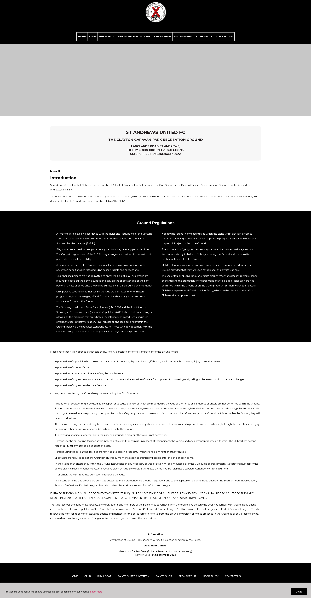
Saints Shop (162, 36)
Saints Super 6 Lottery (134, 36)
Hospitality (204, 36)
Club (92, 36)
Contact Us (224, 36)
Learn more (96, 591)
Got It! (299, 591)
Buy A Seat (106, 36)
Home (82, 36)
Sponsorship (183, 36)
